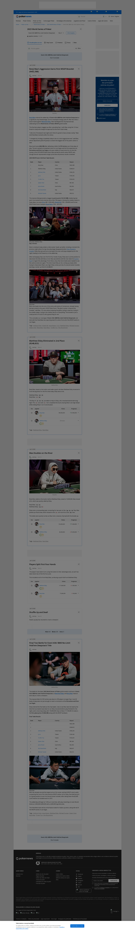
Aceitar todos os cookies (77, 926)
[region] (67, 926)
